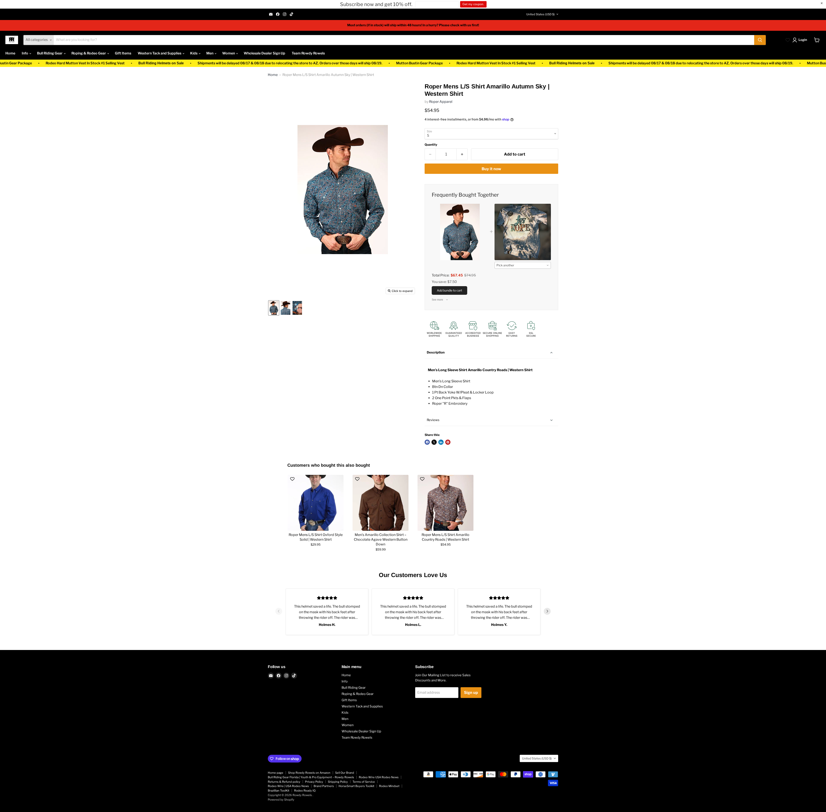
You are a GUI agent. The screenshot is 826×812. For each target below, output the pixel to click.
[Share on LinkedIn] (441, 442)
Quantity (431, 144)
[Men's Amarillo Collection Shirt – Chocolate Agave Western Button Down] (380, 503)
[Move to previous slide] (279, 612)
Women (229, 53)
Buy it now (491, 169)
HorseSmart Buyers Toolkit (356, 786)
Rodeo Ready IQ (305, 790)
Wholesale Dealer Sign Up (264, 53)
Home (10, 53)
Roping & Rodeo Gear (89, 53)
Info (25, 53)
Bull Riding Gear (50, 53)
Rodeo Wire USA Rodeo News (379, 777)
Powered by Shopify (281, 799)
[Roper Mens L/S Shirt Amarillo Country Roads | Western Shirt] (445, 503)
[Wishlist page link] (788, 40)
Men (210, 53)
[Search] (760, 40)
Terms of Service (364, 781)
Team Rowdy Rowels (308, 53)
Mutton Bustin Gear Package (285, 63)
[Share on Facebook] (427, 442)
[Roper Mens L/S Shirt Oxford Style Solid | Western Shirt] (316, 503)
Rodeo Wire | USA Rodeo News (288, 786)
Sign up (471, 692)
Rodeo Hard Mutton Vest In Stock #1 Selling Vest (361, 63)
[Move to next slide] (547, 612)
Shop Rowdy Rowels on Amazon (309, 772)
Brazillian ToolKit (278, 790)
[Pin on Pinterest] (447, 442)
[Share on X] (434, 442)
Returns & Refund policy (284, 781)
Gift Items (123, 53)
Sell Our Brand (344, 772)
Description (436, 352)
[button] (800, 40)
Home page (275, 772)
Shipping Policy (338, 781)
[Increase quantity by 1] (462, 154)
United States (540, 14)
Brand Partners (324, 786)
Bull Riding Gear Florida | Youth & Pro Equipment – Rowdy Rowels (311, 777)
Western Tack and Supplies (160, 53)
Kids (194, 53)
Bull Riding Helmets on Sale (27, 63)
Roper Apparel (440, 102)
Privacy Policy (314, 781)
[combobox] (523, 265)
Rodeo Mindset (389, 786)
